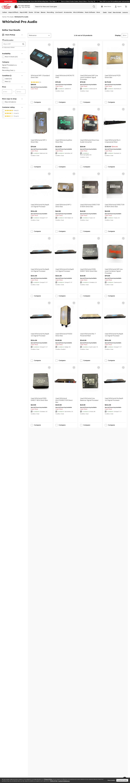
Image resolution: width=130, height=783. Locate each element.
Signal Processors (9, 65)
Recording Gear (8, 70)
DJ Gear (36, 12)
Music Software (90, 12)
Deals (105, 12)
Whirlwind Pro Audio (21, 17)
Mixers (5, 68)
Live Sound (58, 12)
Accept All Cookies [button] (122, 780)
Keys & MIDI (23, 12)
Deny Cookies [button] (111, 780)
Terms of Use (53, 781)
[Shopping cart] (126, 6)
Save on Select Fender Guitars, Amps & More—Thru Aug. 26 (78, 1)
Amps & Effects (13, 12)
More (98, 12)
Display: (118, 35)
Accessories (68, 12)
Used (109, 12)
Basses (43, 12)
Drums (31, 12)
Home (4, 17)
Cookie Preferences (64, 781)
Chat (19, 7)
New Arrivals (117, 12)
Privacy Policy (48, 779)
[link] (41, 77)
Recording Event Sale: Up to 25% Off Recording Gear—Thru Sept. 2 (37, 1)
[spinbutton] (7, 91)
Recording (50, 12)
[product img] (41, 58)
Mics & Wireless (78, 12)
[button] (22, 6)
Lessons (125, 12)
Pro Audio (10, 17)
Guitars (4, 12)
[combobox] (39, 35)
